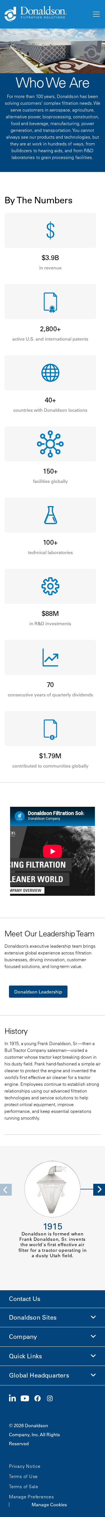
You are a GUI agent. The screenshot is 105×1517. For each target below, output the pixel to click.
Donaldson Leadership (38, 992)
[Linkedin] (14, 1398)
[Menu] (96, 14)
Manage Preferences (31, 1496)
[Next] (99, 1190)
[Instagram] (52, 1398)
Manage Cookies (49, 1504)
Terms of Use (23, 1476)
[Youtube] (27, 1398)
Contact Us (24, 1299)
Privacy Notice (25, 1466)
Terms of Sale (23, 1486)
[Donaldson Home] (45, 14)
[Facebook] (40, 1398)
